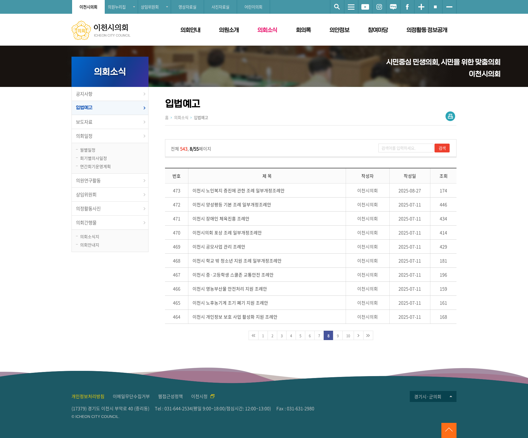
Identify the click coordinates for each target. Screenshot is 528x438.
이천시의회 (88, 7)
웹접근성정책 (170, 396)
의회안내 (190, 30)
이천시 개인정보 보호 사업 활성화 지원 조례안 (235, 316)
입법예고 (84, 107)
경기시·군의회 (427, 396)
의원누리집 (117, 7)
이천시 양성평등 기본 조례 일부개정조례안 (232, 204)
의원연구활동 (88, 180)
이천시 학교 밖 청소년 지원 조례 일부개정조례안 (237, 260)
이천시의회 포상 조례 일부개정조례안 (227, 232)
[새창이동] (365, 7)
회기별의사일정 (93, 158)
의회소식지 (89, 236)
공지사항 (84, 94)
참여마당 (378, 30)
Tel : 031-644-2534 (173, 408)
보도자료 (84, 122)
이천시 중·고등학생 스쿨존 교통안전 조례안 (233, 274)
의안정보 (339, 30)
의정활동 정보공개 (426, 30)
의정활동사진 (88, 208)
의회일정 (84, 136)
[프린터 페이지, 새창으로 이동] (450, 116)
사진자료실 (220, 7)
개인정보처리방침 (88, 396)
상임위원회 (150, 7)
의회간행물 (86, 222)
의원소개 (229, 30)
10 (348, 335)
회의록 (303, 30)
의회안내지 (89, 245)
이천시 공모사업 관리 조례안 (219, 246)
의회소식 (267, 30)
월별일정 (87, 150)
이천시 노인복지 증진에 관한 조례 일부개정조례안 (239, 190)
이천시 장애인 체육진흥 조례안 (221, 218)
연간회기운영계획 (95, 166)
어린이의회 (253, 7)
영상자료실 (187, 7)
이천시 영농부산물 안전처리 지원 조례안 (230, 288)
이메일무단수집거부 (131, 396)
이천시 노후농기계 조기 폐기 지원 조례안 (230, 302)
